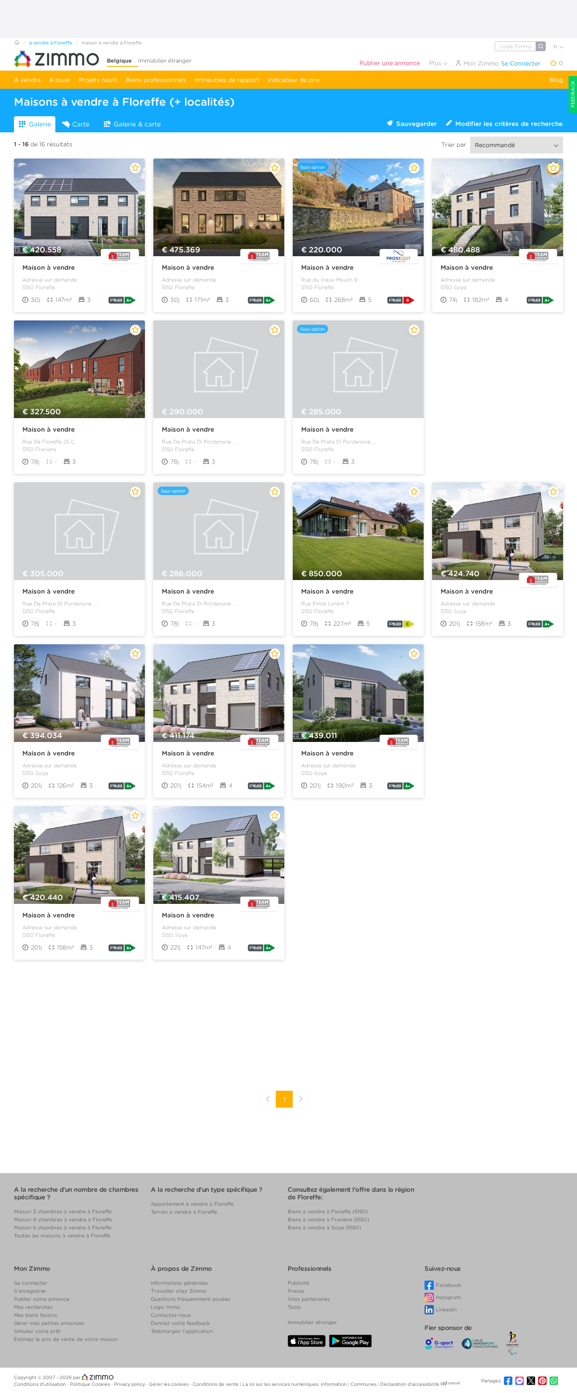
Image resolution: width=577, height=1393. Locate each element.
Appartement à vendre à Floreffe (192, 1204)
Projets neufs (98, 80)
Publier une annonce (389, 63)
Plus (436, 63)
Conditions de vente (216, 1384)
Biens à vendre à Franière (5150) (328, 1219)
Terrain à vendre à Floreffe (184, 1212)
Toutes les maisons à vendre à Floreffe (62, 1235)
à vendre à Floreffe (50, 43)
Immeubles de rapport (227, 80)
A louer (60, 80)
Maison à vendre (48, 267)
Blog (556, 80)
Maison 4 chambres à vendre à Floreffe (63, 1219)
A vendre (27, 80)
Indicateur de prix (294, 80)
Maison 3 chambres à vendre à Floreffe (63, 1211)
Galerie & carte (137, 124)
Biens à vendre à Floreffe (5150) (328, 1211)
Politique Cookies (90, 1384)
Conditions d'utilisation (40, 1384)
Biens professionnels (156, 80)
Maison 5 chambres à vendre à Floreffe (63, 1227)
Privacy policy (130, 1384)
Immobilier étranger (164, 60)
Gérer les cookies (169, 1384)
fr (556, 47)
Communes (364, 1384)
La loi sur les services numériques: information (295, 1384)
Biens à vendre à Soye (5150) (324, 1227)
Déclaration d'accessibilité (409, 1384)
